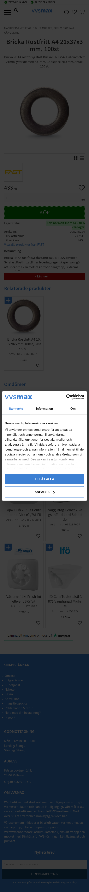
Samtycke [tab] (16, 408)
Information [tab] (44, 408)
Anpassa (42, 492)
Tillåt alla (44, 479)
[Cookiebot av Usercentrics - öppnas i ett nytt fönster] (66, 397)
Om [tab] (73, 408)
